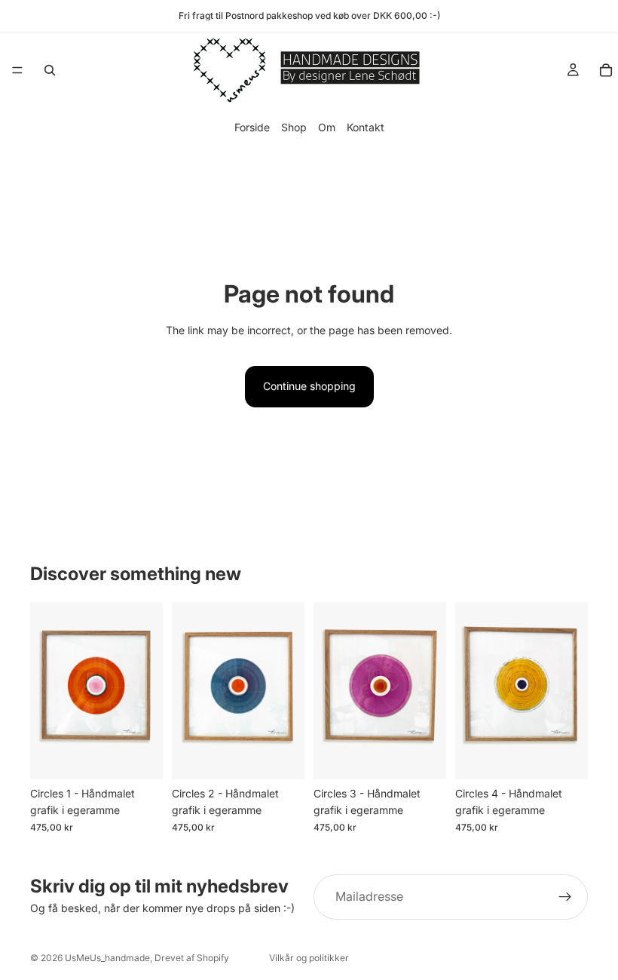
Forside (252, 127)
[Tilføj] (139, 756)
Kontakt (365, 127)
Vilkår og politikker (309, 957)
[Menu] (17, 70)
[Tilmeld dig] (565, 897)
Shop (294, 127)
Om (326, 127)
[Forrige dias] (46, 690)
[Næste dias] (146, 690)
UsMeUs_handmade (107, 957)
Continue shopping (309, 385)
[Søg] (49, 70)
